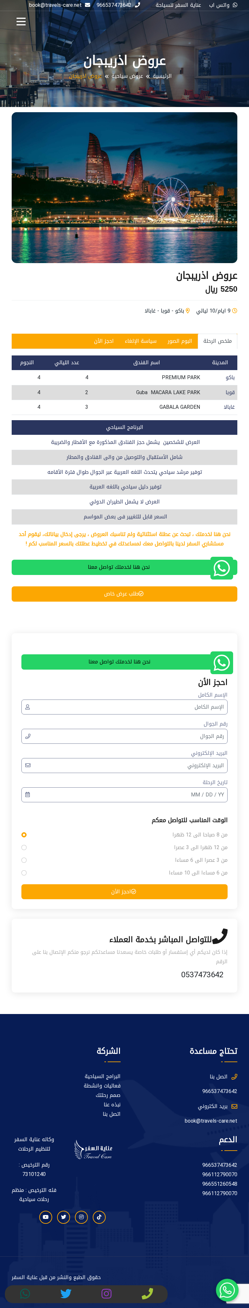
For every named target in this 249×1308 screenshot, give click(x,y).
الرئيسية (162, 76)
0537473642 (202, 974)
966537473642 (114, 5)
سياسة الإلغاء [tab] (141, 341)
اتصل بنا (112, 1114)
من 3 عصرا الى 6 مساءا (201, 860)
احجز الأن (121, 892)
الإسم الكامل (213, 695)
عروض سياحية (127, 76)
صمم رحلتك (108, 1095)
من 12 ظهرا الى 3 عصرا (201, 847)
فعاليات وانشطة (102, 1086)
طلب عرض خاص (121, 594)
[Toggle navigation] (22, 23)
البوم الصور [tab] (180, 341)
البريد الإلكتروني (209, 753)
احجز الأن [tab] (104, 341)
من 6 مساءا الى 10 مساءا (198, 873)
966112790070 (219, 1175)
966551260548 (219, 1184)
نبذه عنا (112, 1105)
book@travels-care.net (211, 1121)
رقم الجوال (216, 724)
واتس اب (219, 5)
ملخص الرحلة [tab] (217, 341)
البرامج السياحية (103, 1076)
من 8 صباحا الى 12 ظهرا (200, 835)
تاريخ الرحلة (215, 782)
